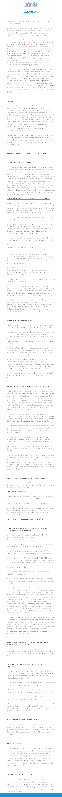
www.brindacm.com (30, 44)
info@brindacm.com (14, 144)
